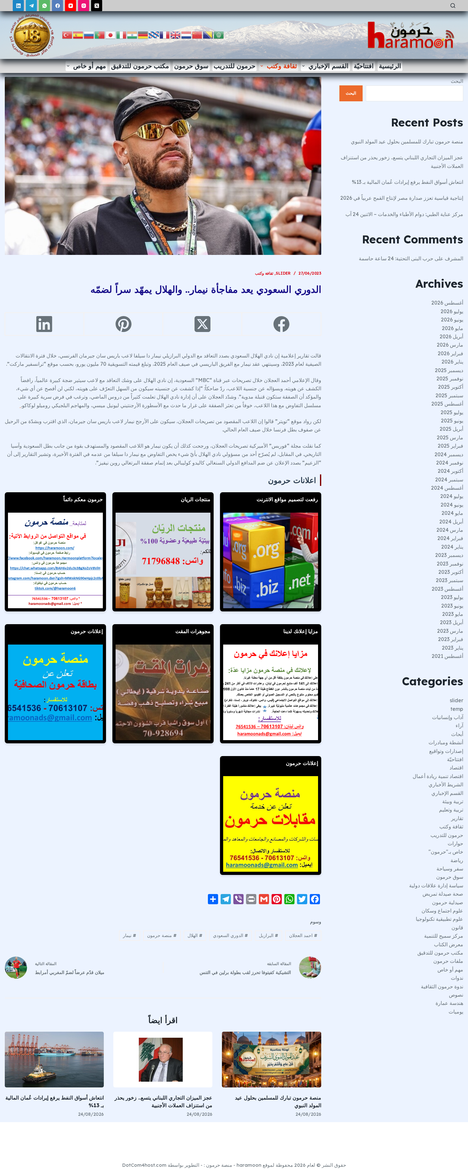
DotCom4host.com (144, 1165)
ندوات (457, 978)
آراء (459, 725)
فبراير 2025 (450, 446)
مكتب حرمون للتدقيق (140, 66)
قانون (457, 927)
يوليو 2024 (451, 496)
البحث (457, 81)
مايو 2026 (452, 328)
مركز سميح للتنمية (443, 936)
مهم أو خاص (89, 66)
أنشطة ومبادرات (446, 742)
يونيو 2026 (452, 319)
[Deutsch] (143, 35)
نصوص (456, 995)
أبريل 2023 (451, 622)
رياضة (456, 860)
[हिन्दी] (132, 35)
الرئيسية (390, 66)
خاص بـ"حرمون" (446, 851)
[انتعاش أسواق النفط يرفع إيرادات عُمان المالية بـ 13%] (54, 1059)
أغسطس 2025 (447, 403)
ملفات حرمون (448, 961)
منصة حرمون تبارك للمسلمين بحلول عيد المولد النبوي (407, 141)
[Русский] (89, 35)
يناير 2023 (452, 648)
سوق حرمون (191, 66)
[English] (175, 35)
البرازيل (268, 935)
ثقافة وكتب (282, 66)
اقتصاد (456, 767)
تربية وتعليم (451, 809)
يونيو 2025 (452, 420)
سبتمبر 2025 (449, 395)
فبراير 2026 (450, 353)
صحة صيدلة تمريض (442, 894)
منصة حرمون (162, 935)
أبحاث (457, 734)
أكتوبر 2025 (450, 387)
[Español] (78, 35)
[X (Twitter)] (96, 5)
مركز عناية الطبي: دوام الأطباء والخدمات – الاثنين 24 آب (404, 214)
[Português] (100, 35)
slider (283, 273)
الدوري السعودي (230, 935)
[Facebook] (57, 5)
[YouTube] (70, 5)
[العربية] (219, 35)
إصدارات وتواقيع (446, 751)
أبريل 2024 (451, 521)
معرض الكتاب (448, 944)
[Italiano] (121, 35)
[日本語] (110, 35)
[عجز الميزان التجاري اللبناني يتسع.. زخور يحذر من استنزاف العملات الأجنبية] (162, 1059)
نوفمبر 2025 (449, 378)
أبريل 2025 (451, 429)
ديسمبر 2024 (449, 454)
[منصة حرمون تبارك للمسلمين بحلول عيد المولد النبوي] (271, 1059)
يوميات (456, 1011)
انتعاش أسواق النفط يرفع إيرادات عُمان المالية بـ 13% (407, 182)
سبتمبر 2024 (449, 479)
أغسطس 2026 (447, 302)
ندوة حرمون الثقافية (442, 986)
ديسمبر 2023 (449, 555)
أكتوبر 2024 (450, 471)
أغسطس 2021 (447, 656)
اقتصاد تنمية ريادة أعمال (438, 776)
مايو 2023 (452, 614)
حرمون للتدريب (234, 66)
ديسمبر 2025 (449, 370)
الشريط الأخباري (446, 784)
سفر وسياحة (449, 868)
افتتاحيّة (364, 66)
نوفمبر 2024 (449, 462)
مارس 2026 (450, 345)
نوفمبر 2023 (450, 563)
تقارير (457, 818)
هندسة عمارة (449, 1003)
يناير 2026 (452, 361)
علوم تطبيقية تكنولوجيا (439, 919)
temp (456, 709)
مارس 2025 (450, 437)
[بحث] (452, 5)
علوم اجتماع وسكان (442, 910)
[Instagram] (83, 5)
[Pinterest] (123, 324)
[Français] (165, 35)
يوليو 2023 (452, 597)
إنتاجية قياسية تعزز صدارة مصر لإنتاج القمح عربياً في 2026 (401, 198)
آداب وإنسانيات (447, 717)
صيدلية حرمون (447, 902)
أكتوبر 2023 (450, 572)
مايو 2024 (452, 513)
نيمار (129, 935)
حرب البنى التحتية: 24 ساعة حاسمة (396, 258)
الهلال (195, 935)
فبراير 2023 (450, 639)
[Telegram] (31, 5)
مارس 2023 (450, 631)
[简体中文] (197, 35)
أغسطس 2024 (447, 488)
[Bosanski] (208, 35)
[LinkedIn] (18, 5)
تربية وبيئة (452, 801)
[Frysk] (154, 35)
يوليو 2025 (452, 412)
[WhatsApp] (44, 5)
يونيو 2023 (452, 605)
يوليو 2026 (452, 311)
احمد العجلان (303, 935)
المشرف (454, 258)
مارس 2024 (449, 530)
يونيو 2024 (452, 504)
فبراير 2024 (450, 538)
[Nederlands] (186, 35)
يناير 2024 (452, 547)
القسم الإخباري (328, 66)
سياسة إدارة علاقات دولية (436, 885)
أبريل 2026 (451, 336)
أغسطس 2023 (447, 589)
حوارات (455, 843)
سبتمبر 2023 (449, 580)
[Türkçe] (67, 35)
